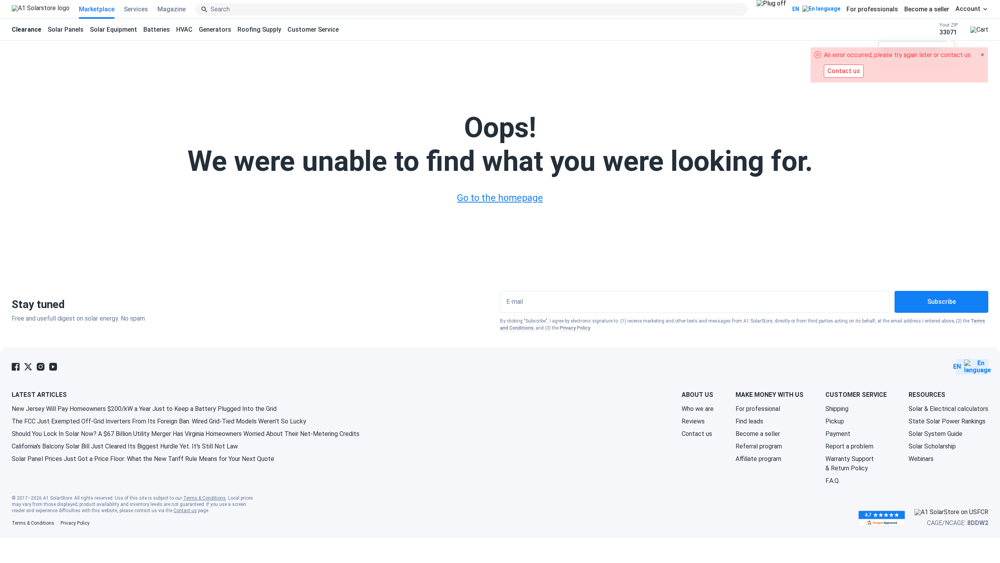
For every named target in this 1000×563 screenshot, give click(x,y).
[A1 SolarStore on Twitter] (28, 367)
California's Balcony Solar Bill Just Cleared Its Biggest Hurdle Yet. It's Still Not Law (125, 446)
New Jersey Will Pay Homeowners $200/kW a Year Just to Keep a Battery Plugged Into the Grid (144, 408)
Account (967, 9)
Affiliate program (758, 459)
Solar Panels (66, 29)
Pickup (834, 421)
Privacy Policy (575, 328)
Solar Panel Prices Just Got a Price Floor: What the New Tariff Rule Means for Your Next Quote (143, 459)
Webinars (921, 459)
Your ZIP (948, 29)
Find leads (749, 421)
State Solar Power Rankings (947, 421)
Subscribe (941, 301)
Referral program (759, 446)
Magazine (171, 9)
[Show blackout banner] (771, 9)
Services (136, 9)
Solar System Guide (935, 433)
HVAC (184, 29)
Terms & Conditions (204, 498)
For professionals (872, 9)
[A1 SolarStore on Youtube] (53, 367)
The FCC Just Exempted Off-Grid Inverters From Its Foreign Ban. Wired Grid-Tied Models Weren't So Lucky (159, 421)
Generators (215, 29)
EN (795, 9)
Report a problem (849, 446)
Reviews (693, 421)
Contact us (697, 433)
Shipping (836, 408)
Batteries (156, 29)
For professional (758, 408)
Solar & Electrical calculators (948, 408)
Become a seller (926, 9)
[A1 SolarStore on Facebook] (16, 367)
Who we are (698, 408)
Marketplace (96, 9)
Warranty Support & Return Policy (849, 463)
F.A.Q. (832, 480)
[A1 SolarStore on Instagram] (41, 367)
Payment (837, 433)
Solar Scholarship (932, 446)
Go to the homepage (500, 197)
